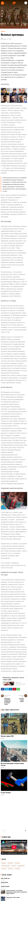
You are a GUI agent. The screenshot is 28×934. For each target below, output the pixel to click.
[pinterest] (2, 10)
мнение (14, 865)
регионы (17, 868)
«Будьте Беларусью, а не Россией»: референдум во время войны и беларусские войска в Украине (16, 892)
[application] (14, 847)
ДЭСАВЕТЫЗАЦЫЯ (5, 886)
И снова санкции (6, 792)
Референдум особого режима (13, 897)
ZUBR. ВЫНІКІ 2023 (5, 878)
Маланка (4, 863)
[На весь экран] (25, 853)
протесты (10, 868)
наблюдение (21, 865)
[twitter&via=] (2, 16)
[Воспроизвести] (2, 853)
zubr (5, 39)
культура (17, 863)
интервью (10, 863)
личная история (6, 865)
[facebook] (2, 19)
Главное (3, 31)
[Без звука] (23, 853)
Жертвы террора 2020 (7, 736)
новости (4, 868)
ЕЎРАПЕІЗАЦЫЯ (4, 882)
